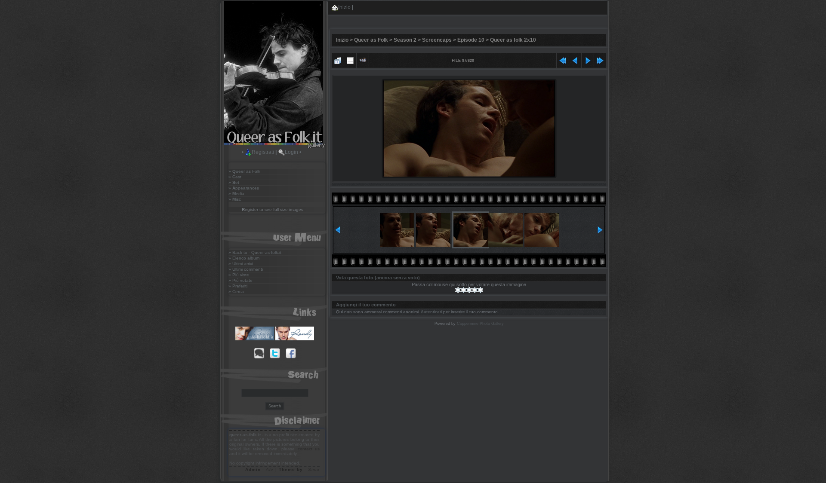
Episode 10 (470, 40)
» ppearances (243, 188)
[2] (463, 290)
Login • (293, 152)
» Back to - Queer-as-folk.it (254, 252)
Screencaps (437, 40)
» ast (234, 176)
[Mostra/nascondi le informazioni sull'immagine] (350, 59)
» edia (236, 193)
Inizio (344, 7)
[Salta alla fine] (600, 59)
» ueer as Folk (244, 171)
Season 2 (405, 40)
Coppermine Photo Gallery (480, 323)
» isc (234, 199)
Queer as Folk (371, 40)
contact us (309, 448)
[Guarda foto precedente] (575, 59)
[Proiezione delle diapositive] (363, 59)
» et (233, 182)
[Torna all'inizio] (563, 59)
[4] (475, 290)
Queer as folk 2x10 (513, 40)
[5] (480, 290)
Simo (314, 469)
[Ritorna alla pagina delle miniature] (338, 59)
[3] (469, 290)
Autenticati (431, 311)
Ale (270, 469)
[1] (458, 290)
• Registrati (258, 152)
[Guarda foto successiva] (588, 59)
